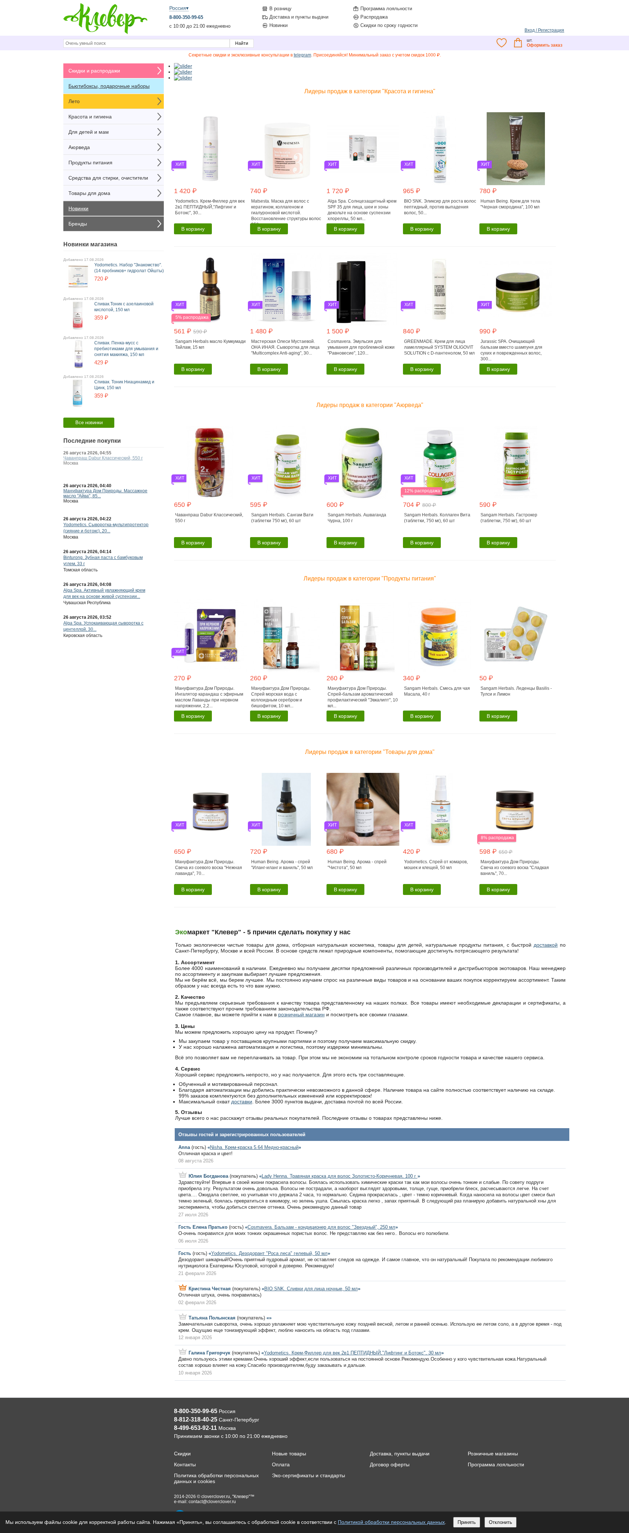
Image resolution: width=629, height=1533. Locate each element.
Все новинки (89, 422)
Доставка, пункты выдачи (400, 1453)
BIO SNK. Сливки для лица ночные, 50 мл (311, 1288)
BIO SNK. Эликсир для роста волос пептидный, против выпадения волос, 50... (440, 207)
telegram (302, 55)
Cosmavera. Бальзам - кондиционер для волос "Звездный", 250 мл (321, 1227)
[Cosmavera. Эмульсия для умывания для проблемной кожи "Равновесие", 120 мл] (364, 289)
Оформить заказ (544, 45)
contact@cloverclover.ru (212, 1501)
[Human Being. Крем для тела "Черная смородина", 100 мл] (516, 148)
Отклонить (500, 1522)
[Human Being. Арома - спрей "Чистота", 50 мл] (364, 809)
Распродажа (374, 17)
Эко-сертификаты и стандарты (308, 1475)
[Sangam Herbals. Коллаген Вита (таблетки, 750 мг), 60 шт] (440, 462)
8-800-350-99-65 (186, 17)
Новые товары (289, 1453)
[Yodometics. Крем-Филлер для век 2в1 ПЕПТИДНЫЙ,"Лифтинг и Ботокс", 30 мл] (211, 148)
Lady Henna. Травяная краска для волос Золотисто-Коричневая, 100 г (340, 1176)
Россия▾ (179, 8)
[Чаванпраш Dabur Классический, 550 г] (211, 462)
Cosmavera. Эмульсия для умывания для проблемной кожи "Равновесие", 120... (361, 347)
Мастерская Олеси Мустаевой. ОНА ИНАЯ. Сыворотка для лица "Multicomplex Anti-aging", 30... (285, 347)
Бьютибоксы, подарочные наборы (109, 86)
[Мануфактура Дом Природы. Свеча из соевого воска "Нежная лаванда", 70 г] (211, 809)
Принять (467, 1522)
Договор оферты (390, 1464)
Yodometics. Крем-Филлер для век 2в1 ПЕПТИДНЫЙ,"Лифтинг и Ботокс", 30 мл (352, 1353)
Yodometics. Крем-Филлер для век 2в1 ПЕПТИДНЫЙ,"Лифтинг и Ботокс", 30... (210, 207)
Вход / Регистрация (544, 30)
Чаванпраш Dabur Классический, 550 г (103, 458)
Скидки (182, 1453)
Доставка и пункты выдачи (298, 17)
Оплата (281, 1464)
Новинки (278, 25)
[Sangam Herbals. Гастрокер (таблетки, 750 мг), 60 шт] (516, 462)
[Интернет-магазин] (105, 33)
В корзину (193, 229)
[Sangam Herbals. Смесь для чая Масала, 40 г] (440, 635)
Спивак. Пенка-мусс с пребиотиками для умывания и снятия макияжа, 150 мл (126, 348)
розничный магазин (301, 1014)
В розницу (280, 8)
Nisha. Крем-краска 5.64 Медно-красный (254, 1147)
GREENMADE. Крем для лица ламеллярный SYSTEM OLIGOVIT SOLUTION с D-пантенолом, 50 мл (439, 347)
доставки (241, 1101)
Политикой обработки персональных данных (391, 1522)
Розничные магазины (493, 1453)
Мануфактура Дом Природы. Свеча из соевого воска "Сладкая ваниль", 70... (514, 867)
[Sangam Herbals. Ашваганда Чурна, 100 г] (364, 462)
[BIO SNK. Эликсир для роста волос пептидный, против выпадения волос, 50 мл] (440, 148)
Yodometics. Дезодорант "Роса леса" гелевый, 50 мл (269, 1253)
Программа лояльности (386, 8)
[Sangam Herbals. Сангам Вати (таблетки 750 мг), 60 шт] (287, 462)
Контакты (185, 1464)
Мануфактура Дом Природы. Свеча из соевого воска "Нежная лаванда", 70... (208, 867)
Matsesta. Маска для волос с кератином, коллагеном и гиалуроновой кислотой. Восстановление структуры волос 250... (286, 213)
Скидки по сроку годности (389, 25)
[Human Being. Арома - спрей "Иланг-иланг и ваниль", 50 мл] (287, 809)
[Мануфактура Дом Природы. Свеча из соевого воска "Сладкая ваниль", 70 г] (516, 809)
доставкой (546, 945)
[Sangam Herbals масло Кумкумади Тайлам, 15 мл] (211, 289)
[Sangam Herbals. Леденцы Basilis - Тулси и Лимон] (516, 635)
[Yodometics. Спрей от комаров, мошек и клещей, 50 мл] (440, 809)
